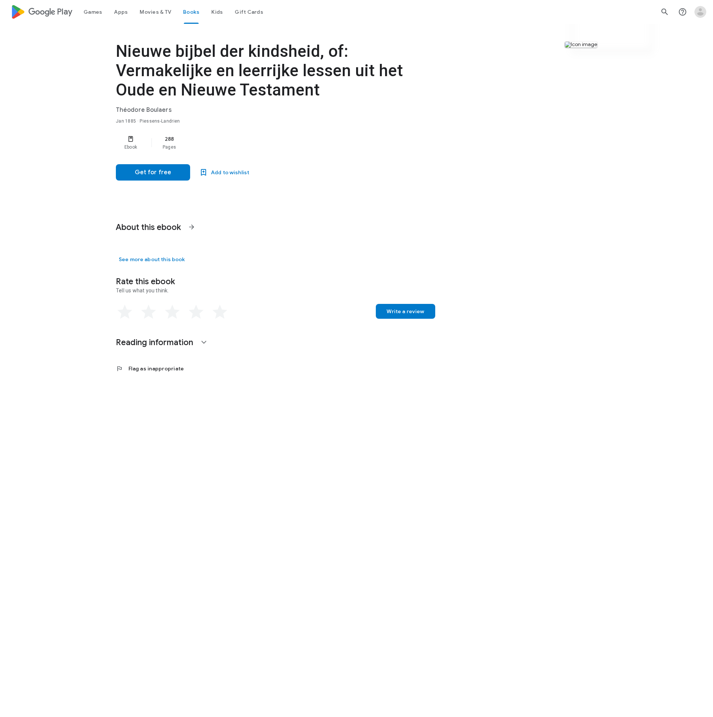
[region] (264, 142)
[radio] (125, 312)
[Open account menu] (700, 12)
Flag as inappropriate (150, 368)
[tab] (93, 12)
